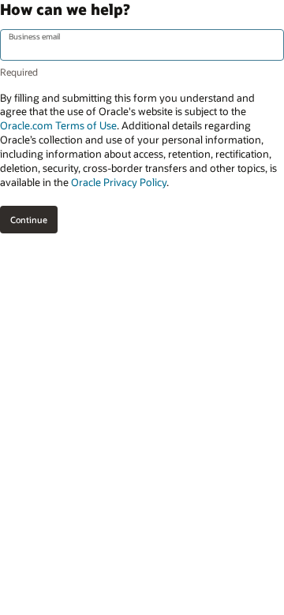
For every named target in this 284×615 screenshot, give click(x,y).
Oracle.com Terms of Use (58, 125)
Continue (28, 220)
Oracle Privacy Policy (118, 182)
